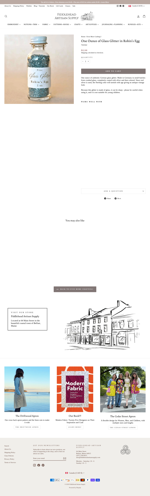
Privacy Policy (9, 459)
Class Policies (9, 456)
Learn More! (75, 427)
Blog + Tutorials (39, 6)
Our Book (50, 6)
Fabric (45, 24)
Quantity (87, 57)
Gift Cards (59, 6)
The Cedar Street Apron (123, 427)
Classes (67, 6)
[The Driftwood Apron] (27, 389)
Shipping (84, 53)
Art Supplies (91, 24)
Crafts (77, 24)
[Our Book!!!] (75, 389)
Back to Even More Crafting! (76, 289)
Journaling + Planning (112, 24)
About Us (7, 6)
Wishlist (29, 6)
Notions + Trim (30, 24)
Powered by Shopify (75, 487)
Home (83, 36)
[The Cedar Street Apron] (123, 389)
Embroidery (13, 24)
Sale (73, 6)
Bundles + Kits (134, 24)
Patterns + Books (61, 24)
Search (6, 446)
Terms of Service (10, 462)
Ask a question (113, 191)
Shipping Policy (18, 6)
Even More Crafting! (94, 36)
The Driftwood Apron (27, 427)
